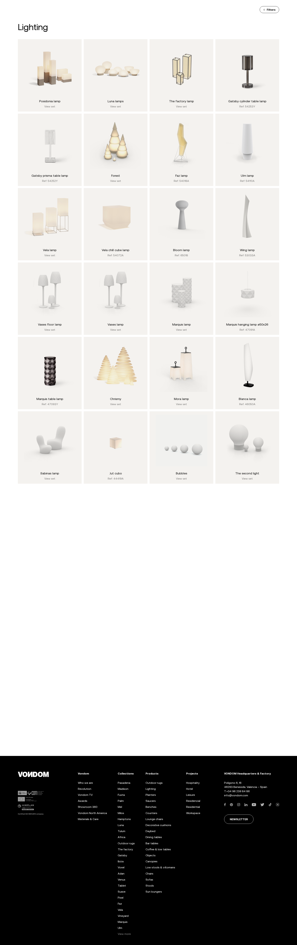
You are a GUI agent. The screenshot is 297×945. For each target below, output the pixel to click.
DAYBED (150, 831)
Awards (82, 800)
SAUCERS (151, 800)
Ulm (120, 927)
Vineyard (123, 915)
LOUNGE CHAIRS (154, 819)
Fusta (121, 794)
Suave (121, 891)
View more (124, 933)
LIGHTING (151, 788)
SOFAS (149, 879)
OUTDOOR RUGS (154, 782)
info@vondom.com (236, 795)
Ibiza (121, 861)
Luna (121, 825)
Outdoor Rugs (126, 843)
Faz (120, 903)
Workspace (193, 813)
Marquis (123, 921)
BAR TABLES (152, 843)
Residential (193, 806)
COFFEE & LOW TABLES (158, 849)
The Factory (125, 849)
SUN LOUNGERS (154, 891)
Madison (123, 788)
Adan (121, 873)
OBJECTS (151, 855)
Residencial (193, 800)
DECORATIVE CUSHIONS (158, 825)
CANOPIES (151, 861)
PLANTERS (151, 794)
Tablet (122, 885)
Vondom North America (92, 813)
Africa (121, 837)
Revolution (84, 788)
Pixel (120, 897)
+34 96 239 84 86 (238, 791)
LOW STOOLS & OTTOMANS (160, 867)
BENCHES (151, 806)
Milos (121, 813)
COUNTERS (151, 813)
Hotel (189, 788)
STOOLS (150, 885)
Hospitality (193, 782)
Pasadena (124, 782)
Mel (120, 806)
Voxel (121, 867)
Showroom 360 (87, 806)
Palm (121, 800)
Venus (121, 879)
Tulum (121, 831)
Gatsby (122, 855)
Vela (120, 909)
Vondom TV (85, 794)
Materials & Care (88, 819)
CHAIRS (149, 873)
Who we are (85, 782)
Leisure (190, 794)
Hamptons (124, 819)
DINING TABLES (154, 837)
